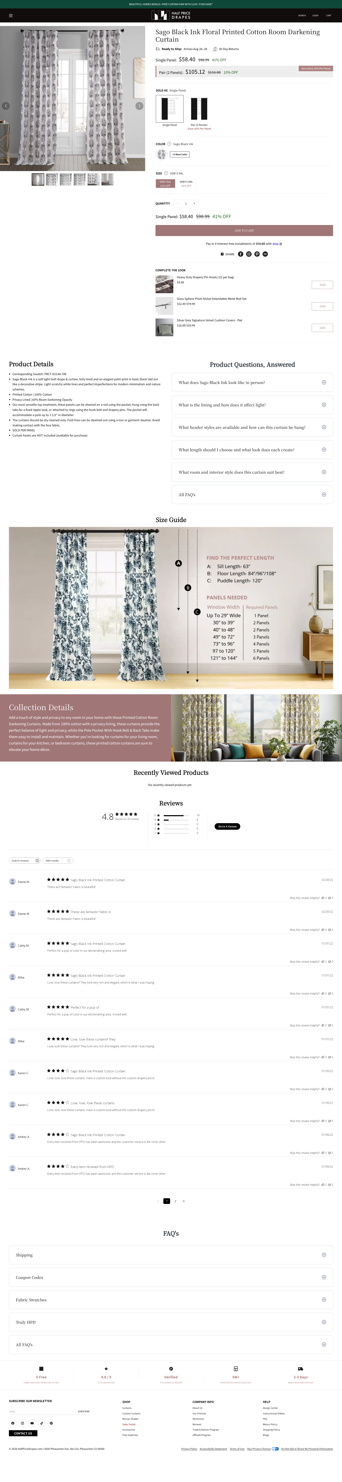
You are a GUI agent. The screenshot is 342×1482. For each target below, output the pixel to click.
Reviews (197, 1424)
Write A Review (227, 826)
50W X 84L (165, 183)
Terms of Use (237, 1448)
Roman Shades (130, 1418)
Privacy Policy (189, 1448)
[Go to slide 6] (107, 179)
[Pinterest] (257, 254)
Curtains (126, 1408)
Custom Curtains (131, 1413)
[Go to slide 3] (65, 179)
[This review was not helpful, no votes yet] (329, 898)
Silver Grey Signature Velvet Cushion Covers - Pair (209, 320)
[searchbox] (21, 861)
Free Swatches (130, 1435)
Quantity (163, 203)
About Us (197, 1408)
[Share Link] (265, 254)
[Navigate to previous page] (158, 1201)
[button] (11, 16)
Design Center (270, 1408)
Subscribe (84, 1411)
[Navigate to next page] (183, 1201)
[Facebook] (240, 254)
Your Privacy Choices (259, 1448)
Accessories (128, 1429)
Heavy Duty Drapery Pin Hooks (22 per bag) (205, 277)
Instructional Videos (274, 1413)
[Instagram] (249, 254)
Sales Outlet (129, 1424)
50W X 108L (186, 183)
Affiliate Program (202, 1435)
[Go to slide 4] (79, 179)
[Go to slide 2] (52, 179)
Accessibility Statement (213, 1448)
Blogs (266, 1435)
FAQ (265, 1418)
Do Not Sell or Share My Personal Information (307, 1448)
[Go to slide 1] (38, 179)
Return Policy (270, 1424)
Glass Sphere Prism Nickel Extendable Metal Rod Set (212, 298)
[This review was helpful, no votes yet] (323, 898)
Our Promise (199, 1413)
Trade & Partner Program (206, 1429)
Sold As (171, 90)
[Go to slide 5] (93, 179)
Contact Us (23, 1433)
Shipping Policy (271, 1429)
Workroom (198, 1418)
